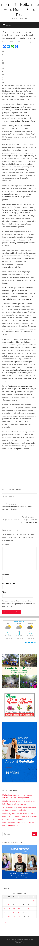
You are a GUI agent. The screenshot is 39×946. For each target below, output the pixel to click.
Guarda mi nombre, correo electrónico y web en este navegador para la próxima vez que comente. (18, 603)
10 (33, 904)
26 (9, 916)
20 (14, 912)
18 (4, 912)
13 (14, 908)
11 (4, 908)
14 (19, 908)
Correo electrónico (10, 583)
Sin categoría (9, 496)
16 (28, 908)
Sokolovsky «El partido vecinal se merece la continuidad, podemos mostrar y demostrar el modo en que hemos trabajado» (19, 816)
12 (9, 908)
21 (19, 912)
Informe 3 (27, 42)
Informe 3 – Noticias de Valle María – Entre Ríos (19, 9)
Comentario (7, 545)
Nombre (6, 575)
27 (14, 916)
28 (19, 916)
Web (4, 592)
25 (4, 916)
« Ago (4, 922)
